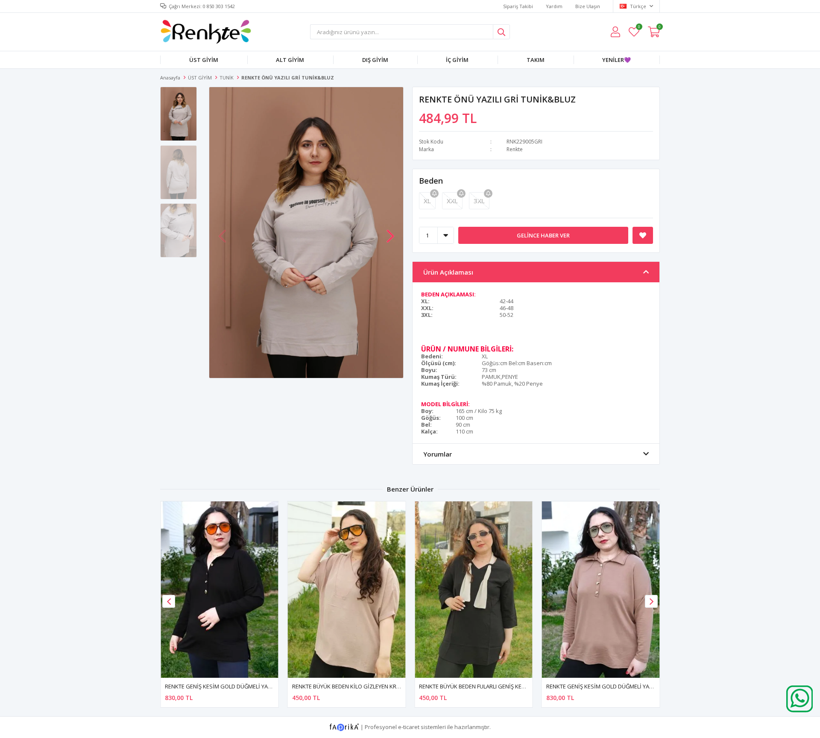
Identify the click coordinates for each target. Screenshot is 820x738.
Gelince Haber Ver (543, 235)
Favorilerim (638, 27)
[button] (390, 231)
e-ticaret (408, 727)
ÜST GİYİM (203, 60)
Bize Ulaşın (587, 6)
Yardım (554, 6)
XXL (452, 200)
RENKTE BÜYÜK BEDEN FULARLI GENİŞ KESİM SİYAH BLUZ (490, 686)
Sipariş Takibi (518, 6)
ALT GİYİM (290, 60)
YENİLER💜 (616, 60)
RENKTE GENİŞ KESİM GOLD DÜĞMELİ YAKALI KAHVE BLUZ (619, 686)
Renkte (515, 149)
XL (427, 200)
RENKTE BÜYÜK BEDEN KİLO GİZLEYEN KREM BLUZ (355, 686)
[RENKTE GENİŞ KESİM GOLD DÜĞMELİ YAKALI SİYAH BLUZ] (219, 589)
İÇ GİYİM (457, 60)
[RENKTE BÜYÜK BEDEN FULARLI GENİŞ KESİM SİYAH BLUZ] (474, 589)
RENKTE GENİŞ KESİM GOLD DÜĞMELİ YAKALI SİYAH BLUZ (237, 686)
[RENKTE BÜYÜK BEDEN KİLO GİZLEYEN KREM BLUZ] (347, 589)
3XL (479, 200)
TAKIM (536, 60)
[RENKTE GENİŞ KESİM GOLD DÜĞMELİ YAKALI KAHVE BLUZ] (601, 589)
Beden (431, 181)
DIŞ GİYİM (375, 60)
